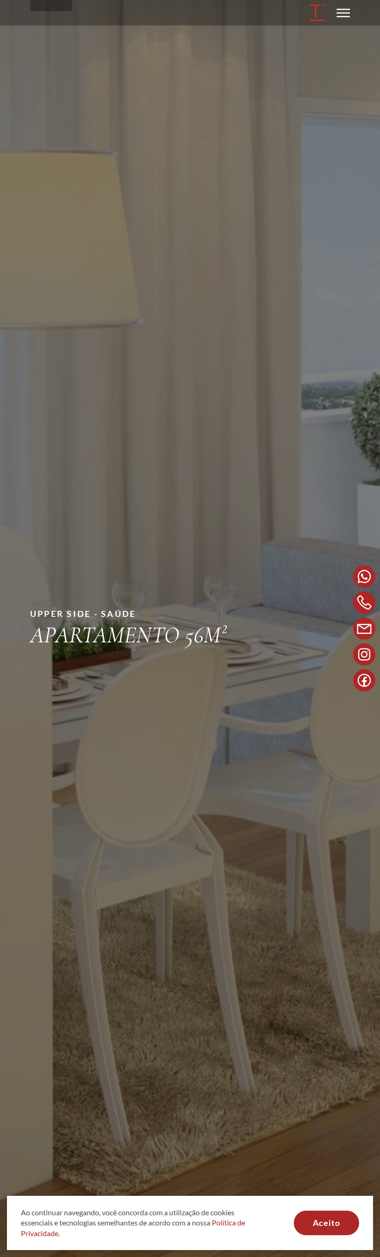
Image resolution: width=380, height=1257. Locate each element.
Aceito (326, 1223)
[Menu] (340, 12)
